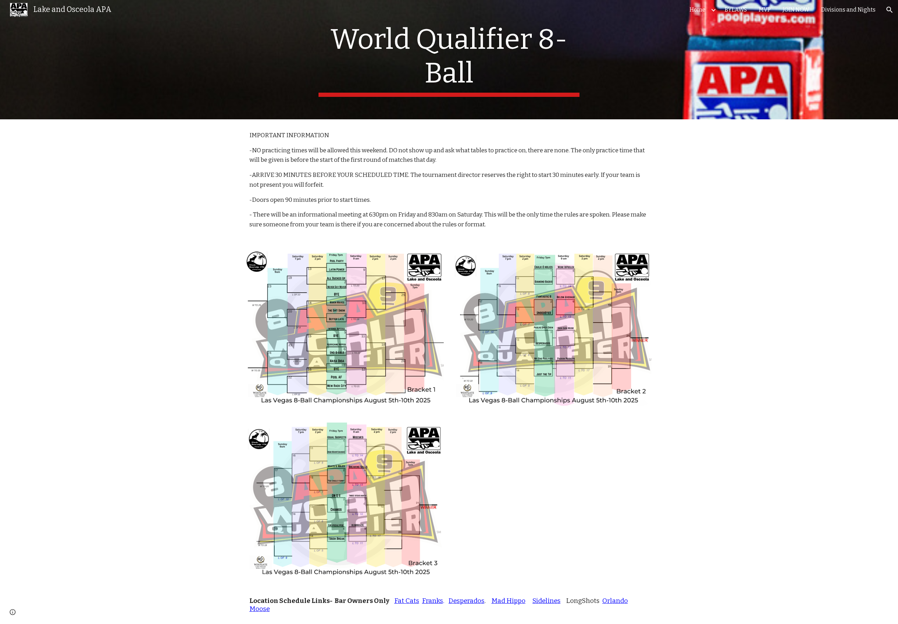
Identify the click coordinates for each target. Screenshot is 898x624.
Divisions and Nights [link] (848, 9)
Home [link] (697, 9)
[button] (889, 9)
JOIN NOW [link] (796, 9)
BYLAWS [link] (736, 9)
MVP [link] (765, 9)
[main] (449, 60)
